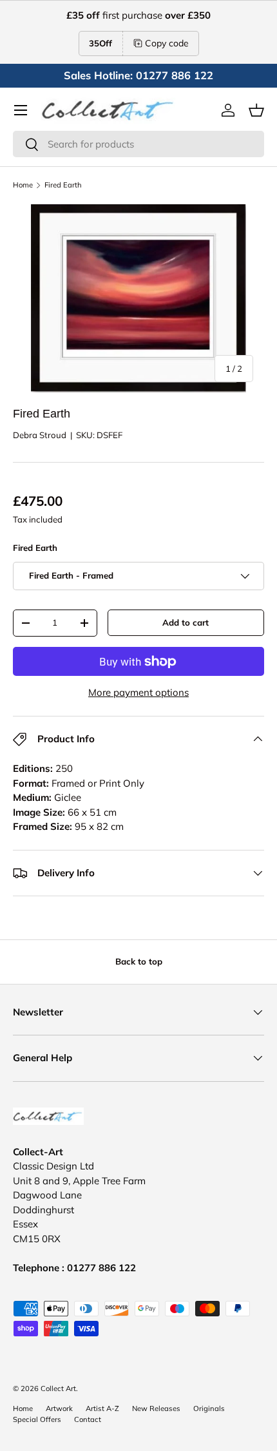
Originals (209, 1408)
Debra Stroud (39, 435)
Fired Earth (63, 185)
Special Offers (37, 1419)
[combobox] (138, 144)
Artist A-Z (102, 1408)
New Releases (156, 1408)
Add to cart (185, 622)
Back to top (138, 961)
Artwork (59, 1408)
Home (23, 185)
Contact (87, 1419)
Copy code (167, 43)
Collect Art (58, 1388)
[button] (256, 110)
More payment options (138, 692)
